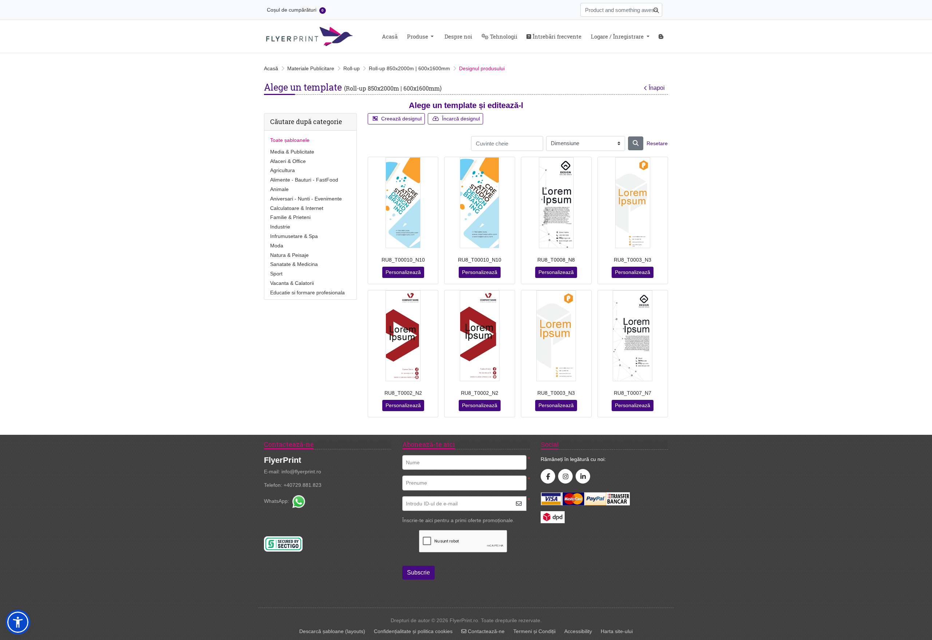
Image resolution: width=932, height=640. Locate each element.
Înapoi (657, 88)
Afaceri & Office (288, 161)
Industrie (280, 227)
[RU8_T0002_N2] (403, 335)
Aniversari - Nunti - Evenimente (306, 199)
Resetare (657, 143)
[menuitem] (389, 36)
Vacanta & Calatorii (292, 283)
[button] (17, 622)
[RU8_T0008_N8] (556, 202)
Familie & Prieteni (290, 217)
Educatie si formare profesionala (307, 292)
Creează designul (401, 119)
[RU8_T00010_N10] (403, 202)
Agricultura (282, 170)
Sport (276, 274)
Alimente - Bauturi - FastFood (304, 180)
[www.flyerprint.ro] (309, 36)
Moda (276, 246)
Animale (279, 189)
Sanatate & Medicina (294, 264)
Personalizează (403, 272)
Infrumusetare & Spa (294, 236)
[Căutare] (635, 143)
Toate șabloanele (289, 140)
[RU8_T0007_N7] (632, 335)
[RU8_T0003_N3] (632, 202)
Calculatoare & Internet (296, 208)
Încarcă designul (461, 119)
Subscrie (418, 572)
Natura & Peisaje (289, 255)
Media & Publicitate (292, 152)
